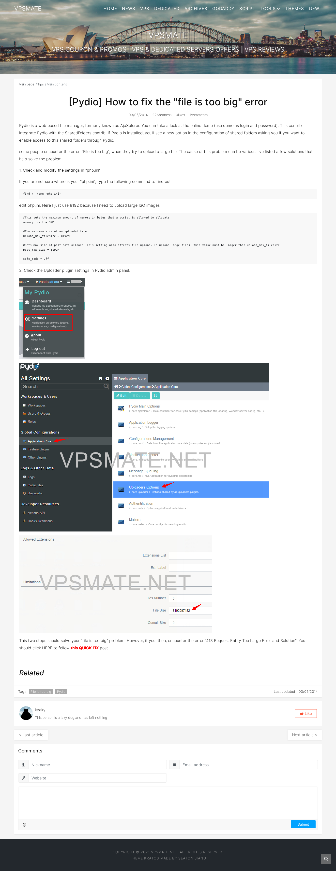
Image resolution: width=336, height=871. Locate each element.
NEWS (128, 8)
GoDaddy (223, 8)
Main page (26, 84)
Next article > (304, 734)
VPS (144, 8)
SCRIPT (247, 8)
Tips (40, 84)
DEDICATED (167, 8)
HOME (110, 8)
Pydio (61, 692)
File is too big (41, 692)
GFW (314, 8)
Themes (294, 8)
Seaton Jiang (192, 858)
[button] (306, 713)
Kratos (151, 858)
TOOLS (268, 8)
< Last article (31, 734)
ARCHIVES (195, 8)
